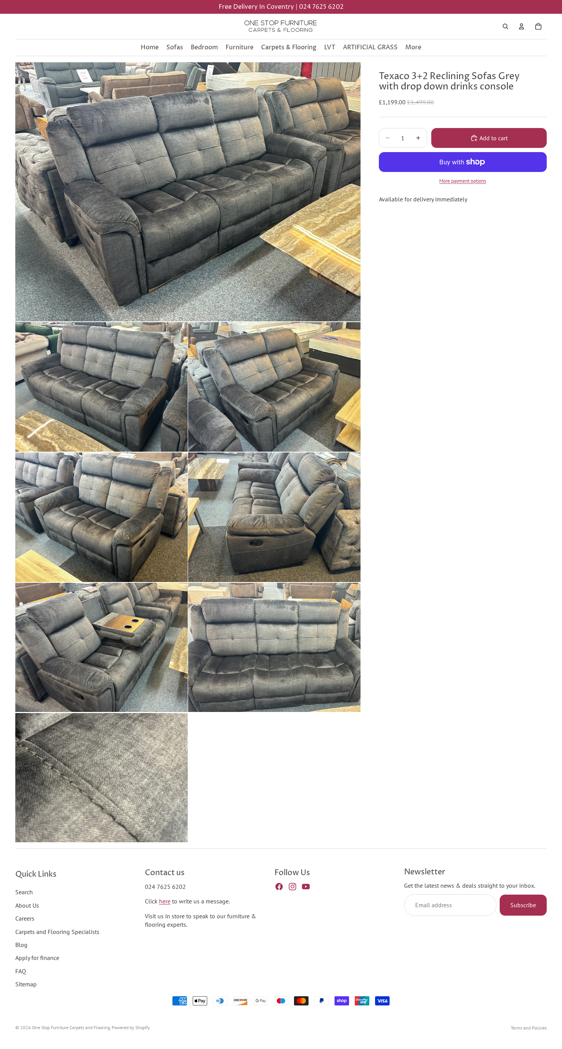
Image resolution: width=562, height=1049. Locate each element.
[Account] (521, 26)
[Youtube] (305, 886)
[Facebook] (279, 886)
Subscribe (523, 905)
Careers (24, 918)
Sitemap (26, 984)
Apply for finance (37, 958)
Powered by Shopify (131, 1027)
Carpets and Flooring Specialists (57, 932)
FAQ (20, 971)
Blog (21, 944)
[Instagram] (292, 886)
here (165, 901)
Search (24, 892)
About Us (27, 905)
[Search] (505, 26)
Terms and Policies (529, 1028)
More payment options (462, 180)
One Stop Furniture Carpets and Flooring (71, 1027)
